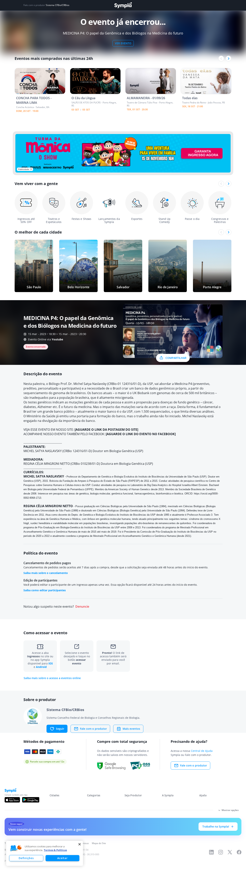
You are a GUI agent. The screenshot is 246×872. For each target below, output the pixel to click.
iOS (50, 663)
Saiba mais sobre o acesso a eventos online (52, 678)
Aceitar (62, 858)
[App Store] (12, 799)
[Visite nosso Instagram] (220, 852)
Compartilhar (175, 358)
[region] (44, 853)
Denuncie (82, 606)
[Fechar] (79, 844)
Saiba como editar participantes (44, 590)
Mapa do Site (99, 843)
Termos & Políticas (55, 850)
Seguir (60, 728)
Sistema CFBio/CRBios (57, 5)
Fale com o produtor (93, 728)
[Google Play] (30, 799)
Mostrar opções (230, 810)
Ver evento (123, 43)
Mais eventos (131, 728)
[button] (16, 848)
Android (41, 667)
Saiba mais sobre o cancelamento (45, 573)
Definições (26, 858)
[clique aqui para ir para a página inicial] (123, 5)
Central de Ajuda (202, 751)
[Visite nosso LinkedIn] (211, 852)
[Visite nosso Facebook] (239, 852)
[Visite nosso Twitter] (230, 852)
